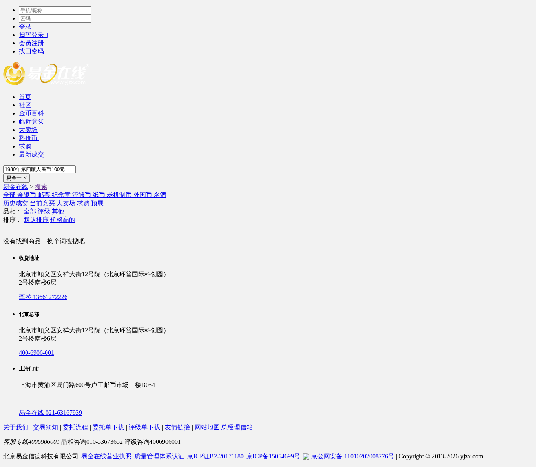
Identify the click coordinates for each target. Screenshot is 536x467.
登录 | (27, 26)
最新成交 (31, 154)
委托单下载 (108, 427)
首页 (25, 96)
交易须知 (45, 427)
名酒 (160, 195)
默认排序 (36, 219)
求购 (25, 146)
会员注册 (31, 43)
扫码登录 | (33, 34)
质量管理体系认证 (159, 456)
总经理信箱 (237, 427)
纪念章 (62, 195)
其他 (58, 211)
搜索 (41, 186)
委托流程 (75, 427)
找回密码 (31, 51)
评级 (45, 211)
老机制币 (120, 195)
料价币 (29, 138)
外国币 (143, 195)
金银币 (27, 195)
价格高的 (62, 219)
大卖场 (28, 129)
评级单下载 (144, 427)
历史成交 (16, 203)
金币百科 (31, 113)
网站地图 (207, 427)
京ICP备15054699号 (273, 456)
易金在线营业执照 (106, 456)
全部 (10, 195)
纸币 (100, 195)
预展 (97, 203)
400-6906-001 (36, 352)
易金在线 (15, 186)
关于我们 (15, 427)
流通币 (82, 195)
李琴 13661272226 (43, 297)
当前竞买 (43, 203)
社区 (25, 105)
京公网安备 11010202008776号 (353, 456)
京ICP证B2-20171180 (215, 456)
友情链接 (177, 427)
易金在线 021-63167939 (50, 412)
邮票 (45, 195)
